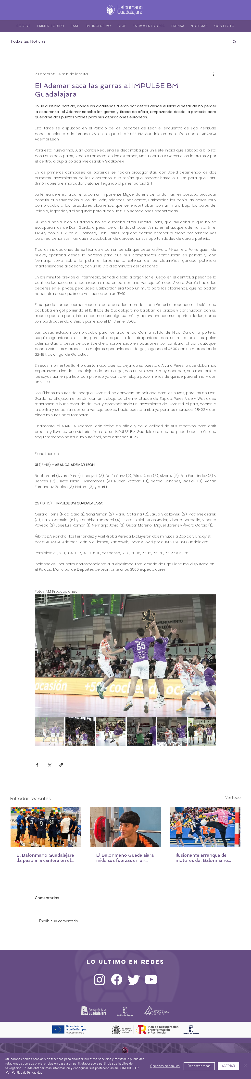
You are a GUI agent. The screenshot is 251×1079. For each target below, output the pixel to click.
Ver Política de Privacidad (24, 1073)
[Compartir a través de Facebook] (37, 765)
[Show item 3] (111, 731)
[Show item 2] (80, 731)
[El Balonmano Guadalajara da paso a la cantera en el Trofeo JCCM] (46, 827)
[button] (234, 41)
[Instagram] (99, 979)
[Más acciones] (213, 74)
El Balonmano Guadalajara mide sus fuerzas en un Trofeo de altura (125, 858)
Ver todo (233, 797)
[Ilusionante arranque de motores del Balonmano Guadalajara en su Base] (205, 827)
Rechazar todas (199, 1066)
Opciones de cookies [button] (165, 1066)
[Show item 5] (172, 731)
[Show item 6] (202, 731)
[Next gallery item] (210, 655)
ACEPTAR (228, 1066)
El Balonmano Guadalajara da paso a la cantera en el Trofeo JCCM (45, 858)
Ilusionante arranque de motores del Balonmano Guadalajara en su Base (202, 858)
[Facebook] (116, 979)
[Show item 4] (141, 731)
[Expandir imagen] (125, 655)
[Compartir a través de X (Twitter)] (49, 765)
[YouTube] (151, 979)
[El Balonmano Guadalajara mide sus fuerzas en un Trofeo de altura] (125, 827)
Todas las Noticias (28, 41)
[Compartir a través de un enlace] (61, 765)
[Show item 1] (49, 731)
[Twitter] (133, 979)
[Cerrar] (245, 1066)
